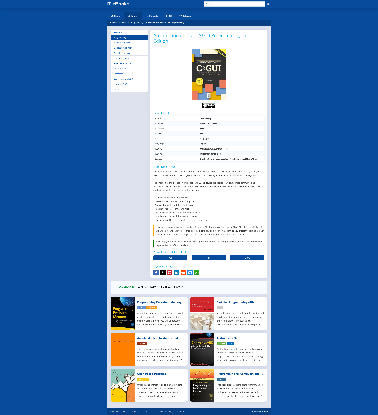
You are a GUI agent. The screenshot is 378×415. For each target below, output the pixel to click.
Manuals (135, 411)
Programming (120, 37)
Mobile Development (123, 47)
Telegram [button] (187, 15)
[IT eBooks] (118, 3)
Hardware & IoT (120, 84)
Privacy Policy (166, 411)
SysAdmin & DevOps (123, 63)
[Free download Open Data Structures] (123, 384)
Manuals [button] (153, 15)
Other (116, 89)
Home (117, 15)
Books (125, 411)
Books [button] (134, 15)
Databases (118, 73)
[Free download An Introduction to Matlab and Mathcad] (123, 349)
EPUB (247, 257)
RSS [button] (170, 15)
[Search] (268, 4)
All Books (118, 32)
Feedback (180, 411)
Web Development (122, 42)
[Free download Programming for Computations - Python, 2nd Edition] (202, 384)
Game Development (122, 53)
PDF (170, 257)
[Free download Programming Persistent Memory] (123, 313)
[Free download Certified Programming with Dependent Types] (202, 313)
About (146, 411)
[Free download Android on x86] (202, 349)
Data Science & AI (121, 58)
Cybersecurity (120, 68)
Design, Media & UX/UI (123, 78)
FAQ (154, 411)
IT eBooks (113, 22)
